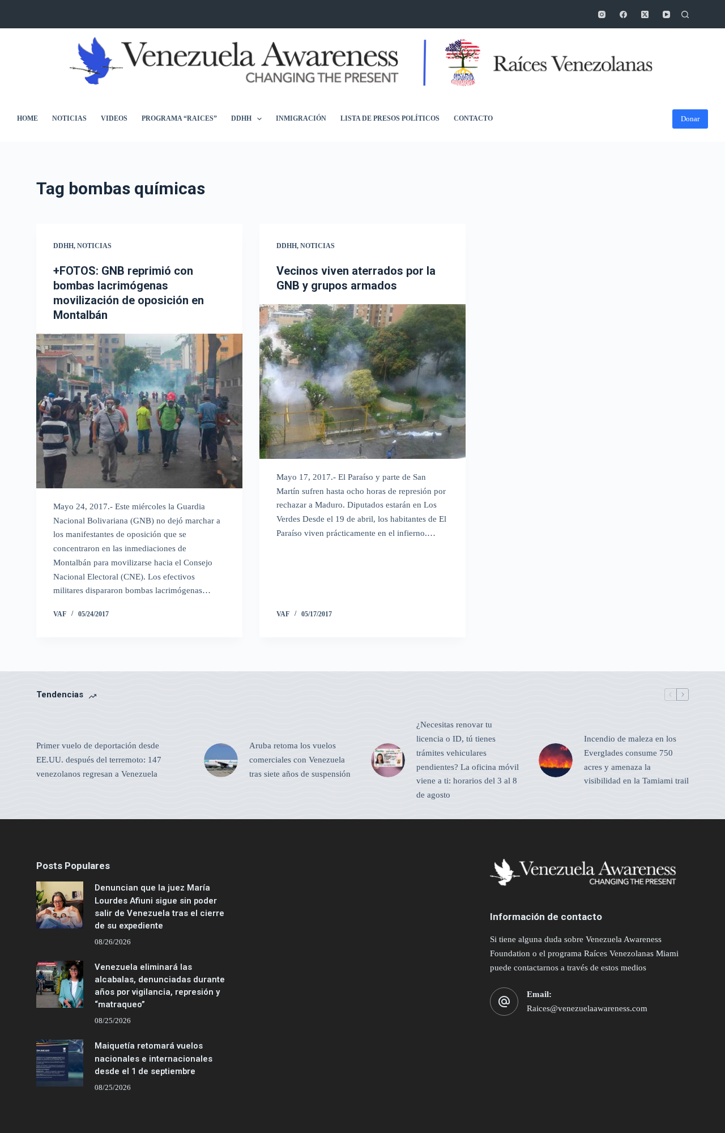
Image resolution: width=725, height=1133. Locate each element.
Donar (690, 118)
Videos (114, 118)
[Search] (685, 14)
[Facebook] (623, 14)
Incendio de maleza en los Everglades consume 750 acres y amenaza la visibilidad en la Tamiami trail (636, 759)
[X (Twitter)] (645, 14)
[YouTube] (666, 14)
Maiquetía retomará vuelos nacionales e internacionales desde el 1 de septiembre (153, 1058)
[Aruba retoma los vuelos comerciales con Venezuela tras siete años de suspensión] (221, 760)
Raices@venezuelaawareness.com (587, 1008)
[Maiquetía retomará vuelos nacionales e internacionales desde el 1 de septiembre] (59, 1063)
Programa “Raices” (179, 118)
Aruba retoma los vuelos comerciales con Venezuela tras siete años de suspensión (300, 759)
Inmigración (301, 118)
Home (27, 118)
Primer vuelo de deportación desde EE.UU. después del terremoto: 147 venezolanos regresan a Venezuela (98, 759)
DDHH (241, 118)
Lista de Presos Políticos (390, 118)
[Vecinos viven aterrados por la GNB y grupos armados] (362, 381)
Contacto (473, 118)
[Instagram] (601, 14)
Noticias (69, 118)
